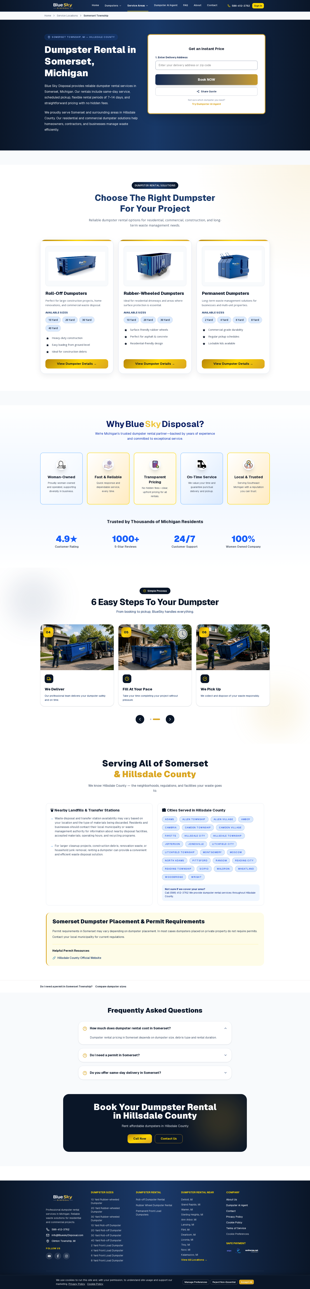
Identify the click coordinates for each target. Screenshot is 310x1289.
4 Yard (224, 320)
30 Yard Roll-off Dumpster (106, 1235)
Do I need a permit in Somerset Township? (66, 986)
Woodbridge (174, 877)
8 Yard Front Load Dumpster (107, 1260)
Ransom (221, 860)
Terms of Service (236, 1228)
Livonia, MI (187, 1239)
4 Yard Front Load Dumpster (107, 1250)
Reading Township (178, 868)
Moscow (236, 852)
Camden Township (198, 827)
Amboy (245, 819)
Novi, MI (185, 1249)
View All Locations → (194, 1259)
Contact (212, 5)
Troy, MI (185, 1244)
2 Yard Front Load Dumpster (107, 1245)
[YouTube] (49, 1256)
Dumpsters (111, 5)
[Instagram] (66, 1256)
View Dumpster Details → (77, 363)
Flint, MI (185, 1229)
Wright (196, 877)
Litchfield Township (180, 852)
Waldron (223, 868)
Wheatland (246, 868)
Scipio (204, 868)
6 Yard (240, 320)
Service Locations (67, 15)
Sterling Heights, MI (192, 1214)
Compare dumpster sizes (110, 986)
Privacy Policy (234, 1216)
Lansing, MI (187, 1224)
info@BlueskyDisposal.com (67, 1235)
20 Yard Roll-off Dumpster (106, 1230)
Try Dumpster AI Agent (206, 104)
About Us (231, 1199)
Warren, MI (187, 1209)
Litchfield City (223, 844)
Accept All (246, 1282)
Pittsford (200, 860)
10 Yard (53, 320)
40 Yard (53, 328)
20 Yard (70, 320)
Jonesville (196, 844)
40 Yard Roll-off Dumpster (106, 1240)
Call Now (139, 1139)
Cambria (171, 827)
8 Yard (255, 320)
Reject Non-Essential (224, 1282)
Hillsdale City (195, 835)
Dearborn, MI (188, 1234)
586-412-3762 (60, 1229)
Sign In (258, 5)
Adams (169, 819)
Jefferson (172, 844)
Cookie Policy (234, 1222)
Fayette (170, 835)
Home (95, 5)
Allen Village (223, 819)
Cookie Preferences (237, 1234)
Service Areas (136, 5)
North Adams (174, 860)
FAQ (185, 5)
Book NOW (206, 79)
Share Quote (209, 91)
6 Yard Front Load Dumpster (107, 1255)
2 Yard (209, 320)
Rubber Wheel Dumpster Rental (154, 1205)
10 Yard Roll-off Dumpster (106, 1225)
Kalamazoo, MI (189, 1254)
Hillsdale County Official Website (76, 958)
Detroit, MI (187, 1199)
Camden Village (230, 827)
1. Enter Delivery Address (171, 57)
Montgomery (212, 852)
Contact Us (169, 1139)
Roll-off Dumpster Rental (150, 1199)
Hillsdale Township (227, 835)
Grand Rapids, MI (190, 1204)
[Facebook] (58, 1256)
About (197, 5)
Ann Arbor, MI (188, 1219)
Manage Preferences (196, 1282)
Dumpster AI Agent (165, 5)
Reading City (244, 860)
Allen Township (193, 819)
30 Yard (86, 320)
